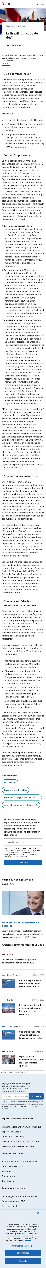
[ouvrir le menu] (42, 4)
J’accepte (23, 1261)
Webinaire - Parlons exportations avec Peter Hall (21, 924)
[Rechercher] (36, 3)
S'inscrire (36, 1096)
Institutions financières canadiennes (19, 1161)
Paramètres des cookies (23, 1245)
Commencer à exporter (13, 1136)
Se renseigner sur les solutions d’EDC (20, 1196)
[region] (23, 1239)
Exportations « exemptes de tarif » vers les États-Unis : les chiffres (31, 1061)
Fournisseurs (8, 1176)
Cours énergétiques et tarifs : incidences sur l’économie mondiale (30, 983)
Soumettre (23, 862)
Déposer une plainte (12, 1206)
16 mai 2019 (13, 45)
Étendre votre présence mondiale (18, 1146)
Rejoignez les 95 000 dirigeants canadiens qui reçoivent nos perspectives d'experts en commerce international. (17, 1087)
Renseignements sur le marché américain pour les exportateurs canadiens (30, 1010)
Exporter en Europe (11, 1131)
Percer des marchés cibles (15, 790)
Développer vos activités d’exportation (20, 1141)
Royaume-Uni (10, 782)
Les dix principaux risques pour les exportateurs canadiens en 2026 (19, 961)
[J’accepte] (38, 1213)
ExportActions (11, 26)
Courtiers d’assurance (12, 1166)
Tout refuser (23, 1252)
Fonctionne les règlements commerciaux (22, 797)
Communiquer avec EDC (13, 1201)
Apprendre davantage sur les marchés (21, 805)
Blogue (23, 26)
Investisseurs (8, 1181)
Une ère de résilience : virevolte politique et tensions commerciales (30, 1034)
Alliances (6, 1171)
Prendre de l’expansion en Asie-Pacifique (21, 1126)
